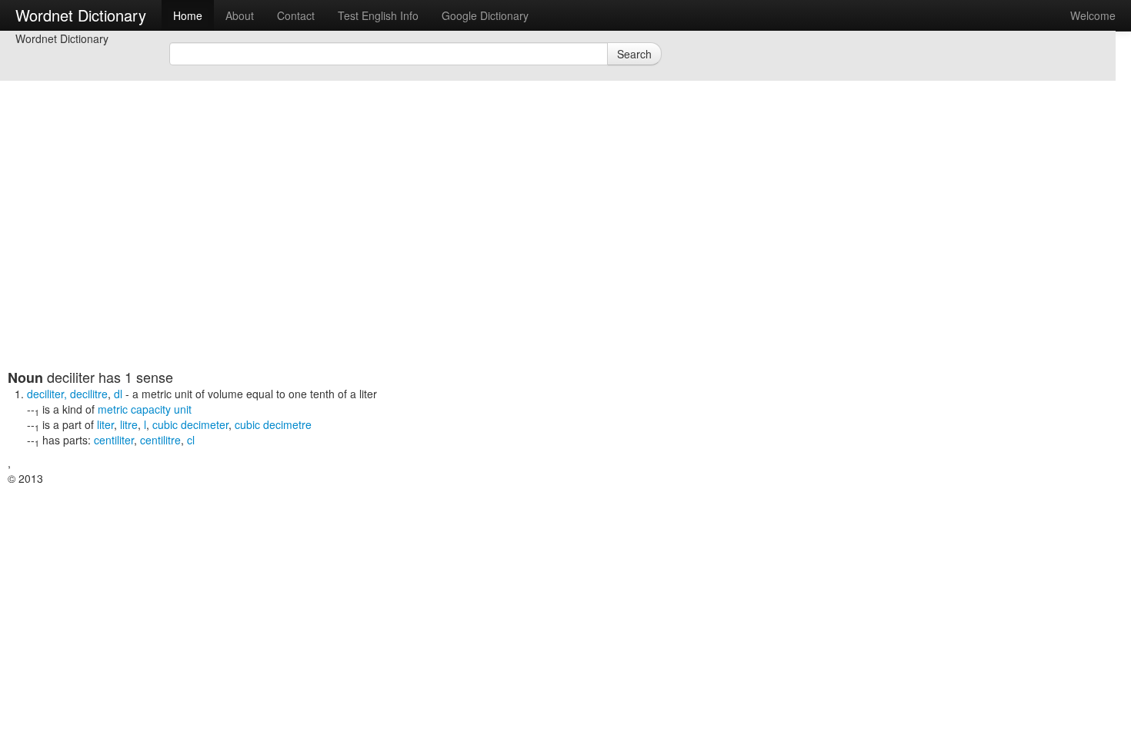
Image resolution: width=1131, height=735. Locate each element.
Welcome (1093, 15)
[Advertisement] (381, 261)
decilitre (89, 393)
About (239, 15)
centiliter (114, 439)
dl (118, 393)
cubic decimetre (273, 424)
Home (187, 15)
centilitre (160, 439)
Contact (296, 15)
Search (634, 54)
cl (191, 439)
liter (105, 424)
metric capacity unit (145, 409)
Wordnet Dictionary (80, 15)
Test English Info (378, 15)
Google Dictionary (485, 15)
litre (129, 424)
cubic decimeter (190, 424)
